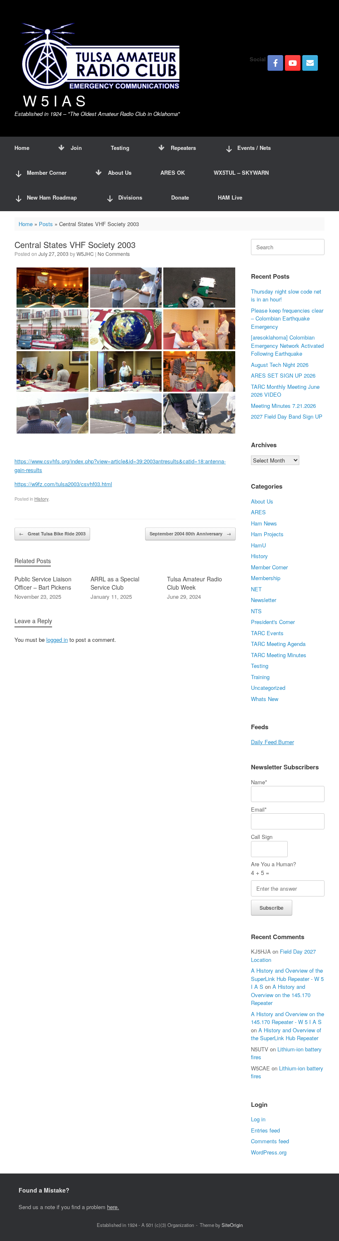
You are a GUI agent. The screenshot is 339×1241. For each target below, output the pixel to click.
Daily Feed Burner (272, 742)
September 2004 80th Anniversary (190, 533)
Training (260, 677)
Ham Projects (267, 534)
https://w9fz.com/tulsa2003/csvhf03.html (63, 484)
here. (113, 1207)
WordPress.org (268, 1152)
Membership (265, 578)
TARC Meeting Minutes (278, 655)
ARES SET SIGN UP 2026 (283, 375)
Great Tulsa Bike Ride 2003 (52, 533)
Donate (180, 197)
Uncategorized (268, 688)
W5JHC (85, 253)
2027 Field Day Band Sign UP (286, 416)
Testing (120, 148)
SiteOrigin (232, 1225)
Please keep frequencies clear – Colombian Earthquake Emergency (287, 318)
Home (21, 148)
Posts (46, 224)
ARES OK (172, 172)
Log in (258, 1119)
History (41, 498)
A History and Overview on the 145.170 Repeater (280, 995)
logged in (57, 639)
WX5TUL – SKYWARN (241, 172)
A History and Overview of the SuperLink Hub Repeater (286, 1034)
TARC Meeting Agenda (278, 644)
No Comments (114, 253)
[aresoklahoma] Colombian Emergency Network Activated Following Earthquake (287, 345)
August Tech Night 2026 (279, 365)
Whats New (264, 699)
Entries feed (265, 1130)
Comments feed (270, 1141)
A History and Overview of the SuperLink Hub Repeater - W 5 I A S (287, 978)
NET (256, 589)
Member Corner (269, 567)
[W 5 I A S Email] (310, 63)
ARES (258, 512)
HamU (258, 545)
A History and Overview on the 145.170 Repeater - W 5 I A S (287, 1018)
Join (76, 148)
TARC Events (267, 633)
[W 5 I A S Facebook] (275, 63)
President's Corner (273, 622)
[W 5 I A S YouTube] (293, 63)
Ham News (264, 523)
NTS (256, 611)
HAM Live (230, 197)
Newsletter (263, 600)
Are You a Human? (273, 868)
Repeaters (183, 148)
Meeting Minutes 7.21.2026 (283, 406)
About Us (119, 172)
